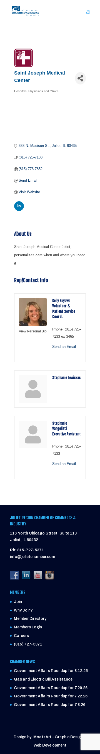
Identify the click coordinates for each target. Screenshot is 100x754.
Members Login (28, 627)
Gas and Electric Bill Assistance (43, 679)
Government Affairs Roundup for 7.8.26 (49, 705)
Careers (21, 636)
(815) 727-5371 (28, 644)
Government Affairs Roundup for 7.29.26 (51, 688)
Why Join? (23, 610)
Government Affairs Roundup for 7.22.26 (51, 696)
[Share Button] (80, 78)
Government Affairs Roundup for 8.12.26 (51, 671)
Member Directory (30, 619)
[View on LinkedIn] (19, 210)
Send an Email (64, 347)
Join (18, 602)
